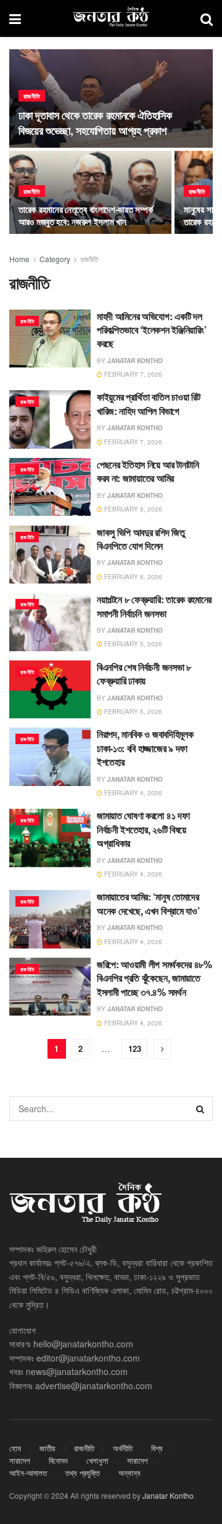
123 (134, 1048)
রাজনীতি (31, 96)
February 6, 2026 (132, 509)
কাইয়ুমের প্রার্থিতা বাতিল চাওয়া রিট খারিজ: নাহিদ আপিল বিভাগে (148, 403)
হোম (15, 1448)
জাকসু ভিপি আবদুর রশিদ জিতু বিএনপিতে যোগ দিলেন (140, 539)
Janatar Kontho (135, 360)
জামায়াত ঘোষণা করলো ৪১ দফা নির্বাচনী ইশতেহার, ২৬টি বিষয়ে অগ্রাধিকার (143, 829)
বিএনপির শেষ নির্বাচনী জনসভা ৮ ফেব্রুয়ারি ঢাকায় (144, 674)
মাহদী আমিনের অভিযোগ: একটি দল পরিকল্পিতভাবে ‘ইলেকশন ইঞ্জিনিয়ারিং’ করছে (151, 330)
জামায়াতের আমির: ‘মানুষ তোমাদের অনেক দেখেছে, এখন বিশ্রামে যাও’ (148, 903)
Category (54, 259)
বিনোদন (58, 1460)
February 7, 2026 (132, 374)
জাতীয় (47, 1448)
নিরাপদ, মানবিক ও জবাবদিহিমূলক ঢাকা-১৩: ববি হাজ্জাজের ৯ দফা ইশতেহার (145, 748)
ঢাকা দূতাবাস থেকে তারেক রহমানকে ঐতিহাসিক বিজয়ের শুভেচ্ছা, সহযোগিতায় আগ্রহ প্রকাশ (95, 122)
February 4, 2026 (132, 792)
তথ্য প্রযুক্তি (82, 1472)
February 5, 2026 (132, 644)
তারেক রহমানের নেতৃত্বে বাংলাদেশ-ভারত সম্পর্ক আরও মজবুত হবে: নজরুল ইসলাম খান (85, 215)
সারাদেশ (19, 1460)
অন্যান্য (129, 1472)
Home (19, 259)
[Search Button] (200, 1108)
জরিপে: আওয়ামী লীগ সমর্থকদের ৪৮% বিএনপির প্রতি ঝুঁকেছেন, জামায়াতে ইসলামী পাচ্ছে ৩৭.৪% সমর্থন (154, 978)
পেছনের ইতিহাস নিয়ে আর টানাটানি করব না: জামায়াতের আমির (148, 471)
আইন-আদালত (28, 1472)
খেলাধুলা (97, 1460)
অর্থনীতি (123, 1448)
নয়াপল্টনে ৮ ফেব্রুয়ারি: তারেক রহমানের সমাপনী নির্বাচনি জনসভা (154, 606)
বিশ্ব (156, 1448)
